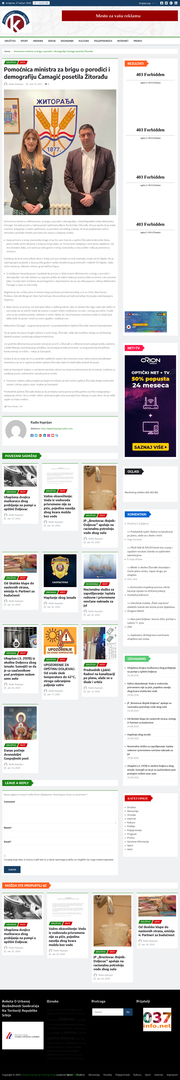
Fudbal (83, 1020)
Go (128, 1012)
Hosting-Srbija (48, 1074)
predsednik (59, 1047)
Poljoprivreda (103, 40)
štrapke (81, 1058)
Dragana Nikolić (135, 610)
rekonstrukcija (60, 1051)
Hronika (38, 40)
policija (70, 1042)
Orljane (78, 1039)
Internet (123, 40)
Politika (131, 826)
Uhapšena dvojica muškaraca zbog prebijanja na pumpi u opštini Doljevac (20, 503)
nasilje (79, 1033)
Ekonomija (67, 40)
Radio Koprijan (16, 84)
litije (61, 1033)
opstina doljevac (61, 1038)
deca (56, 1019)
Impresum (172, 1074)
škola (75, 1058)
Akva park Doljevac (68, 1009)
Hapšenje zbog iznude (60, 597)
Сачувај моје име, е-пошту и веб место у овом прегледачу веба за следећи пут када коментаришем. (59, 859)
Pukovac (77, 1047)
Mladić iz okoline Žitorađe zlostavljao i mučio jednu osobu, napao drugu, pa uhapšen (148, 571)
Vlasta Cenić (64, 1054)
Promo (138, 40)
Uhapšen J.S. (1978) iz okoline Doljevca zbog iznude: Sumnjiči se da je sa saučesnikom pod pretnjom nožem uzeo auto (20, 668)
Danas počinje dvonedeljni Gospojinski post (16, 754)
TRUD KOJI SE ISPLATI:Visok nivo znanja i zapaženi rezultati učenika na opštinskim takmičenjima (150, 551)
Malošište (70, 1032)
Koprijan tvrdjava (73, 1028)
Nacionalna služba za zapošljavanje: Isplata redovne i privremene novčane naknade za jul (99, 597)
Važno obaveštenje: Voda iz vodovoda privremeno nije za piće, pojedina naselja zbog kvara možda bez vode (59, 506)
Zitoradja (62, 1058)
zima (56, 1058)
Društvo (10, 40)
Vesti (129, 849)
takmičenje (52, 1054)
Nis (84, 1032)
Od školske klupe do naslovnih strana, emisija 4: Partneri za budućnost (19, 589)
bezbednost (61, 1013)
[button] (157, 1019)
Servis (52, 40)
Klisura (62, 1028)
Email (8, 841)
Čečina (69, 1058)
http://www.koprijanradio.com (57, 428)
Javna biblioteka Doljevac (73, 1024)
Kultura (84, 40)
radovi (50, 1050)
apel (80, 1010)
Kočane (55, 1032)
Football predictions (138, 594)
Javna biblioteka (53, 1024)
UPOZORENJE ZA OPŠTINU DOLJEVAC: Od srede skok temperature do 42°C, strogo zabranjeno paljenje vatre (60, 675)
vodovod (74, 1055)
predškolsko (68, 1047)
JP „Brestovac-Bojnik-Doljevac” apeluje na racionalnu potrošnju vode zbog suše (100, 527)
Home (7, 51)
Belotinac (51, 1013)
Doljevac (67, 1019)
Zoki (129, 626)
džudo (77, 1020)
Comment (9, 801)
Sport (24, 40)
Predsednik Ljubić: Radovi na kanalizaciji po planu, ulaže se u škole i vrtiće (99, 676)
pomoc (50, 1046)
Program (132, 834)
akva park (55, 1010)
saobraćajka (72, 1050)
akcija (49, 1010)
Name (8, 827)
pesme (63, 1043)
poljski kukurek (80, 1043)
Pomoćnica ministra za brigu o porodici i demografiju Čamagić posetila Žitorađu (53, 51)
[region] (157, 1019)
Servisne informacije (138, 841)
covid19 (72, 1013)
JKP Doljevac (52, 1028)
